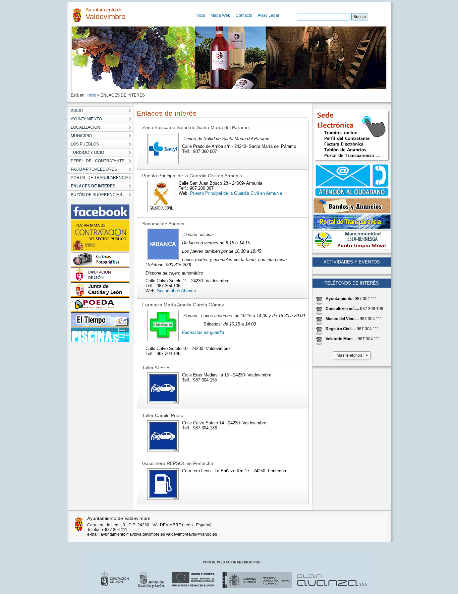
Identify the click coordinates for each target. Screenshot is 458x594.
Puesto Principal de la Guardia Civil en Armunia (236, 193)
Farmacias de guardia (203, 332)
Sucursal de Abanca (176, 290)
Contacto (244, 15)
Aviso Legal (268, 15)
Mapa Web (220, 15)
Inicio (200, 15)
